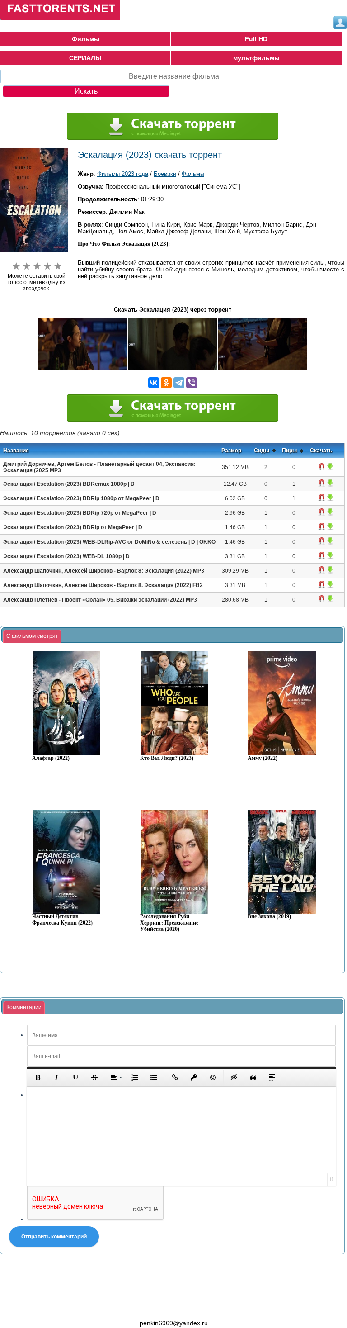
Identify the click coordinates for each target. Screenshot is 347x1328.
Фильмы (85, 39)
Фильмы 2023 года (122, 174)
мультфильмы (256, 58)
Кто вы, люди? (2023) (166, 758)
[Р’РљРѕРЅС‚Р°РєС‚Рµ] (153, 382)
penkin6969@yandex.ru (174, 1323)
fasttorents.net (49, 1306)
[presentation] (32, 636)
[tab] (32, 636)
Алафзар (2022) (51, 758)
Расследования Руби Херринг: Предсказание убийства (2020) (169, 923)
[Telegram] (179, 382)
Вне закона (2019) (269, 917)
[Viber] (191, 382)
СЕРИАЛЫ (85, 58)
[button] (37, 1077)
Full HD (256, 39)
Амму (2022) (262, 758)
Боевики (165, 174)
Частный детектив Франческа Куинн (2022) (62, 920)
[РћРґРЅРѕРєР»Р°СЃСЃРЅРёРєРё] (166, 382)
